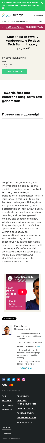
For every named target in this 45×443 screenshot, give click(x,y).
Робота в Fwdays (25, 413)
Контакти (30, 21)
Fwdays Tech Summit (29, 5)
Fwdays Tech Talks (26, 417)
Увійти (39, 21)
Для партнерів (24, 422)
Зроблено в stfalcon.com (11, 438)
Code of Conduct (26, 408)
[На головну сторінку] (12, 14)
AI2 (38, 346)
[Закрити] (41, 2)
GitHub (29, 368)
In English (38, 15)
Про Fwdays (23, 396)
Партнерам (20, 21)
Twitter (22, 368)
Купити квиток (14, 71)
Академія (11, 21)
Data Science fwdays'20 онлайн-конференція (15, 27)
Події (4, 21)
